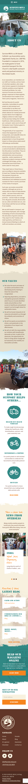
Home (4, 736)
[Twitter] (4, 756)
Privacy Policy (6, 779)
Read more (14, 495)
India (10, 553)
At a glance (5, 742)
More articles (14, 642)
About (4, 739)
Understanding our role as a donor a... (13, 615)
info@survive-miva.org (9, 762)
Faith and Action (12, 600)
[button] (12, 579)
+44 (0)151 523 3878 (8, 765)
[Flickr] (10, 756)
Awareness (18, 742)
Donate (17, 736)
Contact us (18, 745)
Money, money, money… (10, 630)
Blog (5, 618)
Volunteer (5, 745)
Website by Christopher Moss (11, 781)
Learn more (14, 673)
